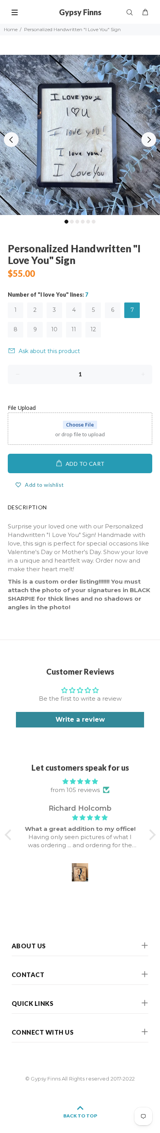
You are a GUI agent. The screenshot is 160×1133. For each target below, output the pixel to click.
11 (73, 329)
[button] (9, 834)
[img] (80, 781)
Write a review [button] (80, 719)
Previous (11, 139)
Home (10, 29)
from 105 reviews (75, 790)
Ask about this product (49, 351)
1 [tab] (66, 222)
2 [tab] (72, 222)
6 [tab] (94, 222)
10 (54, 329)
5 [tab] (88, 222)
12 (93, 329)
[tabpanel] (80, 135)
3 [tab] (77, 222)
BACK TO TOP (80, 1116)
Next (148, 139)
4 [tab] (83, 222)
